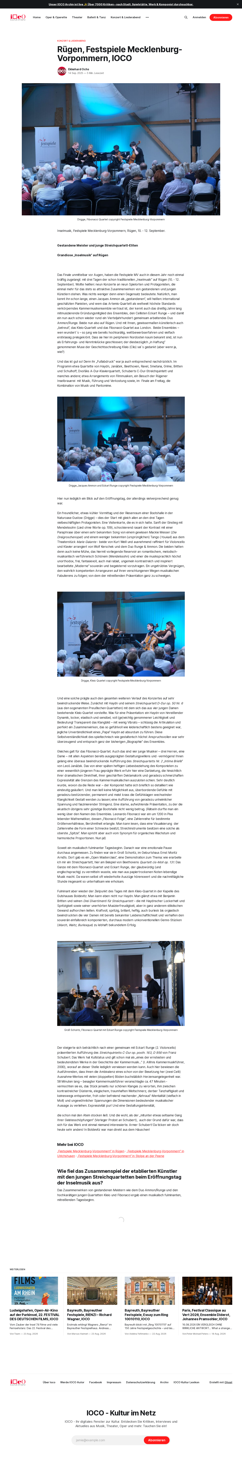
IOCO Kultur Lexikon (186, 1382)
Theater (77, 17)
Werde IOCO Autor (72, 1382)
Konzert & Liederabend (125, 17)
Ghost (228, 1382)
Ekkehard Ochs (78, 69)
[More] (147, 17)
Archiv (164, 1382)
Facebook (95, 1382)
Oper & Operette (56, 17)
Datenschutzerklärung (140, 1382)
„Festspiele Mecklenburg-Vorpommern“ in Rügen (90, 1151)
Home (37, 17)
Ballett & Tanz (96, 17)
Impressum (114, 1382)
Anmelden (199, 17)
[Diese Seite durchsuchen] (186, 17)
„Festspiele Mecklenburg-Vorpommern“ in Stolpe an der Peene (120, 1156)
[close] (238, 4)
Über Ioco (49, 1382)
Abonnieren (221, 17)
